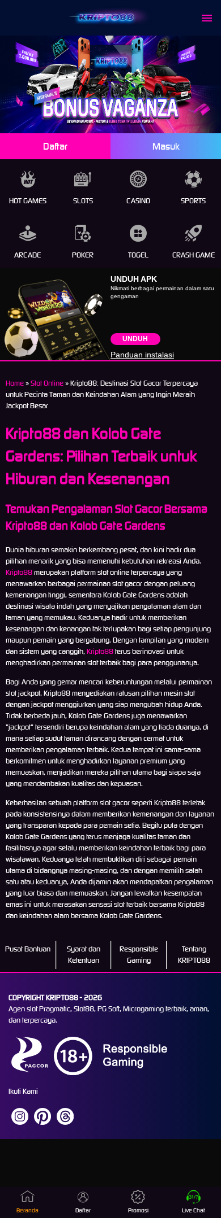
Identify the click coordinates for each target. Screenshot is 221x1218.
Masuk (166, 146)
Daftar (55, 146)
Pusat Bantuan (27, 949)
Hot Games (27, 201)
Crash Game (193, 255)
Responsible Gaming (139, 954)
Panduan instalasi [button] (142, 354)
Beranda (27, 1210)
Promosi (138, 1210)
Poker (83, 255)
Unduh (135, 339)
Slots (83, 201)
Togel (138, 255)
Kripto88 (19, 572)
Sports (193, 201)
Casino (138, 201)
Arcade (27, 255)
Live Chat (193, 1210)
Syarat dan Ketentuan (83, 954)
